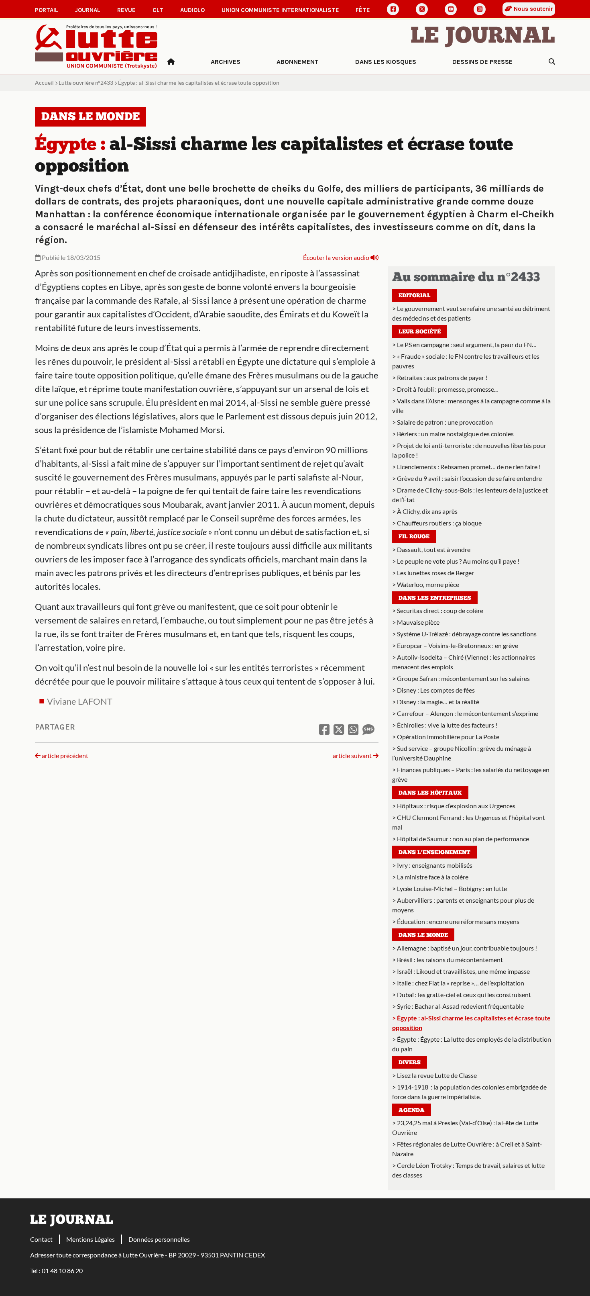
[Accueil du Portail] (96, 46)
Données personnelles (159, 1239)
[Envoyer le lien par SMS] (368, 729)
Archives (225, 61)
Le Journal (483, 37)
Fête (363, 10)
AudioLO (192, 10)
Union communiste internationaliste (280, 10)
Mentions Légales (90, 1239)
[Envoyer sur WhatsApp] (353, 729)
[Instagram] (480, 9)
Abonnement (298, 61)
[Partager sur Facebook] (324, 729)
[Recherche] (552, 62)
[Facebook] (393, 9)
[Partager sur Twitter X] (339, 729)
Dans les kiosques (385, 61)
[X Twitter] (422, 9)
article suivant (353, 755)
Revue (126, 10)
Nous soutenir (532, 8)
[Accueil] (171, 62)
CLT (158, 10)
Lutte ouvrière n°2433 (86, 82)
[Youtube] (451, 9)
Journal (87, 10)
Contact (41, 1239)
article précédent (64, 755)
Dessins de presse (482, 61)
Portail (46, 10)
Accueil (44, 82)
